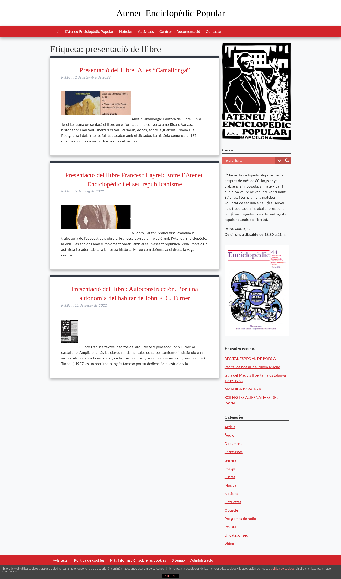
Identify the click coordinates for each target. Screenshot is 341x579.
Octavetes (233, 502)
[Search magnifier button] (287, 160)
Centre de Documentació (179, 32)
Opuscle (231, 510)
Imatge (230, 469)
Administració (201, 560)
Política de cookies (89, 560)
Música (230, 485)
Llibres (230, 477)
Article (230, 427)
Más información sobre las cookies (138, 560)
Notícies (125, 32)
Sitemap (178, 560)
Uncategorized (236, 535)
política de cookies (282, 568)
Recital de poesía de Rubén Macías (252, 367)
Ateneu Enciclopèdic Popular (170, 13)
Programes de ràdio (240, 519)
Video (229, 544)
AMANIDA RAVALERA (243, 389)
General (231, 460)
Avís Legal (60, 560)
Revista (230, 527)
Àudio (229, 435)
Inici (56, 32)
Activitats (146, 32)
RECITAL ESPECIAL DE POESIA (250, 359)
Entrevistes (234, 452)
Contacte (213, 32)
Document (233, 444)
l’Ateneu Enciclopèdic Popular (89, 32)
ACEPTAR (170, 576)
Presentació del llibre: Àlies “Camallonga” (135, 70)
